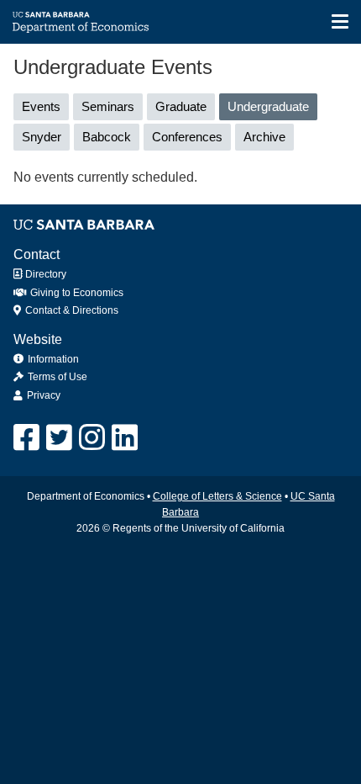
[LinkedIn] (125, 437)
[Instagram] (92, 437)
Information (53, 359)
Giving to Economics (75, 293)
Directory (44, 274)
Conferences (187, 137)
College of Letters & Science (217, 496)
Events (41, 106)
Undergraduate (272, 109)
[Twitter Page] (59, 437)
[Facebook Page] (26, 437)
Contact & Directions (70, 310)
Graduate (181, 106)
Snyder (41, 137)
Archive (264, 137)
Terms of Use (57, 377)
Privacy (43, 395)
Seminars (107, 106)
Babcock (106, 137)
